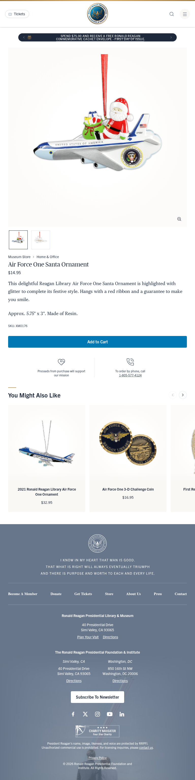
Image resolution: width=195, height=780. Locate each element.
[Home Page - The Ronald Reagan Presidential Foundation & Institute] (97, 14)
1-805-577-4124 (130, 375)
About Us (133, 593)
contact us (146, 747)
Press (158, 593)
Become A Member (22, 593)
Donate (56, 593)
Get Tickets (83, 593)
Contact (181, 593)
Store (109, 593)
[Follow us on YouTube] (110, 714)
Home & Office (48, 256)
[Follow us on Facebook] (73, 714)
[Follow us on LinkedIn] (122, 714)
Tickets (19, 13)
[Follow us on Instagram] (97, 714)
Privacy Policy (98, 757)
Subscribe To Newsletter (97, 696)
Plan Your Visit (88, 637)
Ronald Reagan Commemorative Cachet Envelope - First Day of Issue (100, 37)
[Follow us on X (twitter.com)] (85, 714)
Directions (110, 637)
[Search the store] (172, 14)
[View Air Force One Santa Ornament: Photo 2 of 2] (40, 240)
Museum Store (19, 256)
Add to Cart (97, 341)
